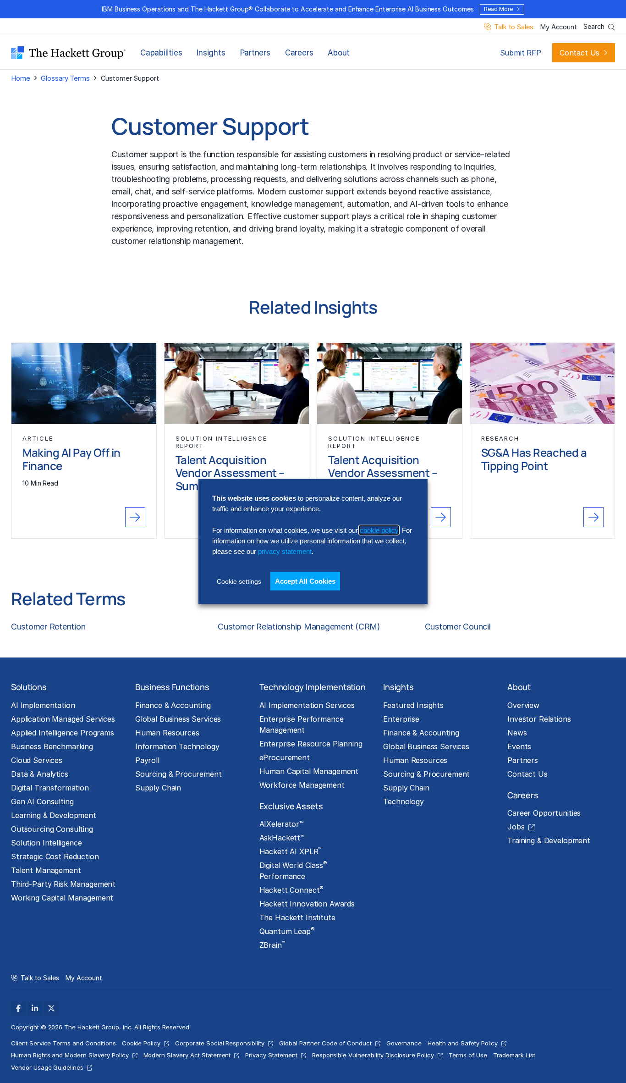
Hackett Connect (291, 889)
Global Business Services (178, 719)
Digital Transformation (50, 787)
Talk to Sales (513, 27)
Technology (403, 801)
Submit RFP (520, 52)
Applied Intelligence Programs (62, 732)
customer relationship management (176, 241)
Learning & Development (53, 815)
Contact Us (579, 52)
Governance (404, 1043)
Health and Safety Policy (463, 1043)
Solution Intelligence (46, 842)
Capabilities (161, 52)
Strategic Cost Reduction (55, 856)
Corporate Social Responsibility (219, 1043)
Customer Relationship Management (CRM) (299, 626)
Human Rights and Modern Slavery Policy (70, 1055)
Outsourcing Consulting (52, 829)
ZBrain (272, 944)
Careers (299, 52)
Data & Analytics (39, 774)
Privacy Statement (271, 1055)
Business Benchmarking (52, 746)
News (517, 732)
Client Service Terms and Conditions (63, 1043)
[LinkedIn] (34, 1008)
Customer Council (458, 626)
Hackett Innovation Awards (307, 903)
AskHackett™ (282, 837)
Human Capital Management (309, 771)
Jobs (515, 826)
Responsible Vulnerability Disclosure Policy (373, 1055)
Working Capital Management (62, 897)
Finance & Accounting (173, 705)
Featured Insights (413, 705)
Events (519, 746)
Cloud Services (36, 760)
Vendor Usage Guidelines (47, 1067)
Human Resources (167, 732)
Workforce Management (302, 785)
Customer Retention (48, 626)
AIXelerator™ (281, 824)
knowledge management (297, 204)
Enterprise (401, 719)
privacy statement (285, 551)
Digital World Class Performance (293, 870)
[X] (51, 1008)
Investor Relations (539, 719)
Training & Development (548, 840)
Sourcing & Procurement (178, 774)
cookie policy (379, 530)
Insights (211, 52)
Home (20, 78)
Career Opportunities (544, 813)
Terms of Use (468, 1055)
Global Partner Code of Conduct (325, 1043)
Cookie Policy (141, 1043)
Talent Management (46, 870)
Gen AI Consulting (42, 801)
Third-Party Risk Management (63, 884)
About (339, 52)
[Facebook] (18, 1008)
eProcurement (284, 757)
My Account (558, 27)
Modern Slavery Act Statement (187, 1055)
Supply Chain (158, 787)
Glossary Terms (65, 78)
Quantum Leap (287, 931)
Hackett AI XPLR (290, 851)
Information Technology (177, 746)
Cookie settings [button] (239, 581)
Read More (498, 9)
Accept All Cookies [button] (305, 581)
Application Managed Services (63, 719)
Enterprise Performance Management (301, 724)
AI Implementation (43, 705)
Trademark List (514, 1055)
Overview (523, 705)
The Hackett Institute (297, 917)
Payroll (147, 760)
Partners (255, 52)
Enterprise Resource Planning (310, 743)
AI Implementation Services (307, 705)
